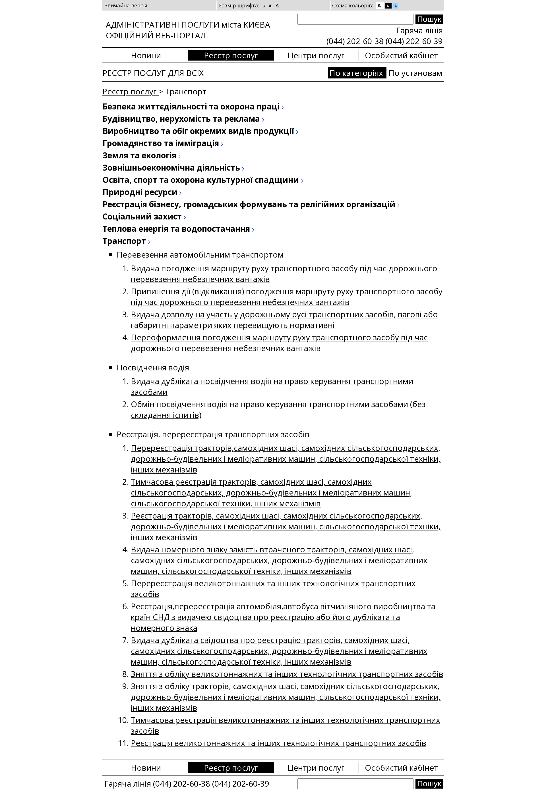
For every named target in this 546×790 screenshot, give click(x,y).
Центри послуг (316, 55)
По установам (415, 72)
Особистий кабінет (401, 55)
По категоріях (357, 72)
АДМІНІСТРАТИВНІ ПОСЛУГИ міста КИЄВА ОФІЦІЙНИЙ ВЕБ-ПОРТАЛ (188, 30)
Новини (146, 55)
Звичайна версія (125, 5)
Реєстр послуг (231, 55)
